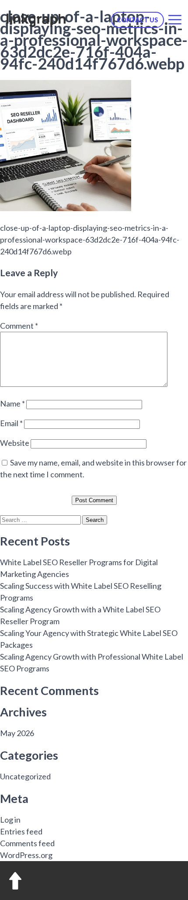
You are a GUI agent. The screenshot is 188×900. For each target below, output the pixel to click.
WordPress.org (26, 855)
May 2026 (17, 733)
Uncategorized (25, 776)
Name (12, 403)
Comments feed (27, 843)
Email (11, 423)
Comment (19, 325)
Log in (10, 819)
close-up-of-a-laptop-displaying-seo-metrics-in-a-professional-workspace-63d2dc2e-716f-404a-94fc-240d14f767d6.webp (89, 239)
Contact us (137, 20)
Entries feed (21, 831)
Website (14, 443)
